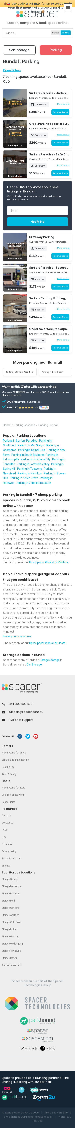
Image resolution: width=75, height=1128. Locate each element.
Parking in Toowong (29, 468)
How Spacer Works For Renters (48, 562)
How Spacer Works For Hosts (47, 643)
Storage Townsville (11, 950)
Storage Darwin (10, 958)
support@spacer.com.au (26, 712)
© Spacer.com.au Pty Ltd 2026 (20, 1112)
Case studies (8, 802)
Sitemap (6, 865)
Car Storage (34, 664)
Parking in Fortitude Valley (33, 464)
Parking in (19, 372)
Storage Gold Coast (12, 922)
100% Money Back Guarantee (18, 402)
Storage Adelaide (10, 915)
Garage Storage (50, 660)
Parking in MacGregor (31, 445)
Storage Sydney (10, 879)
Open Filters (12, 70)
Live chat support (21, 720)
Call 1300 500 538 (20, 704)
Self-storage (19, 50)
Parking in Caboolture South (33, 482)
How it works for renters (14, 752)
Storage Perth (9, 900)
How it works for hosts (13, 787)
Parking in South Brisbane (27, 454)
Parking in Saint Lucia (31, 450)
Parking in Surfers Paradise (20, 440)
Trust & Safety (9, 774)
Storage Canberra (11, 907)
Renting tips (8, 767)
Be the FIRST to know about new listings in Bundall (32, 189)
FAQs (5, 829)
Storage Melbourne (11, 886)
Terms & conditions (12, 858)
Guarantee (7, 844)
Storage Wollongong (12, 943)
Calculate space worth (13, 794)
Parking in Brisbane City (35, 459)
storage (55, 33)
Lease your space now (17, 636)
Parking (56, 50)
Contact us (7, 822)
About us (6, 815)
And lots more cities (12, 965)
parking (65, 33)
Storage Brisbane (10, 893)
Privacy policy (9, 851)
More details (63, 104)
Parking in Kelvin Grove (24, 478)
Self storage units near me (15, 759)
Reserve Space (60, 112)
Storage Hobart (9, 929)
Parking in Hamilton (30, 473)
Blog (4, 837)
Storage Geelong (10, 936)
